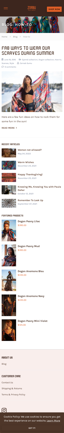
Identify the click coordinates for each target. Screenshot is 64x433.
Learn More (53, 420)
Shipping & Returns (12, 388)
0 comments (10, 67)
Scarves (5, 63)
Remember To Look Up (30, 200)
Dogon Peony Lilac (29, 221)
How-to (58, 59)
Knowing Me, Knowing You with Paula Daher (39, 188)
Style (12, 63)
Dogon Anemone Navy (31, 296)
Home (4, 36)
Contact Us (7, 382)
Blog (7, 24)
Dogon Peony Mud (29, 246)
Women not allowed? (30, 149)
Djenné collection (30, 59)
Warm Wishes (26, 162)
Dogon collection (46, 59)
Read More (8, 127)
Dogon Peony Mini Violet (32, 320)
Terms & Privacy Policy (13, 394)
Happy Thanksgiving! (30, 174)
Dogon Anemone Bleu (31, 271)
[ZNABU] (32, 8)
